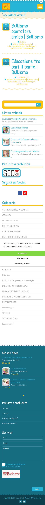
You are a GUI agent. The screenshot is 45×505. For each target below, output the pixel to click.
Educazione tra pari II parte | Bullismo (25, 66)
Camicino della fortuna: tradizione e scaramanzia (25, 141)
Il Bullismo (6, 275)
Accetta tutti (22, 253)
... (35, 121)
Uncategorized (7, 324)
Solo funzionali (22, 258)
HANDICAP (6, 269)
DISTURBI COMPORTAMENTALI (14, 237)
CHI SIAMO (5, 408)
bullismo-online (32, 80)
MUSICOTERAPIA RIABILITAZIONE (15, 291)
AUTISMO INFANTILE (10, 220)
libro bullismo (30, 46)
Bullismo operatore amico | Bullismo (27, 31)
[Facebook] (20, 193)
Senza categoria (8, 307)
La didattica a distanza (19, 127)
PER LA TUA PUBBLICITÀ (10, 418)
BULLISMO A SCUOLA (10, 226)
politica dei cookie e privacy (11, 467)
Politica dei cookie (25, 246)
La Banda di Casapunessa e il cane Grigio (18, 280)
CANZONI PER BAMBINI (11, 231)
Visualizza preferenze (22, 264)
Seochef (39, 498)
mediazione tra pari (28, 82)
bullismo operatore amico (15, 46)
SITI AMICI (6, 313)
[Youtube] (5, 2)
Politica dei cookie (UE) (9, 423)
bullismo (15, 44)
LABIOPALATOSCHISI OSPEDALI (14, 285)
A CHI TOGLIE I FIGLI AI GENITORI (15, 209)
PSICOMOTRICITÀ (9, 302)
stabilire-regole (28, 48)
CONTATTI (5, 413)
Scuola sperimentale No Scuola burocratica (19, 118)
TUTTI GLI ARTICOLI (10, 318)
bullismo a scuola (26, 44)
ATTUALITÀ (6, 215)
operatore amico (16, 48)
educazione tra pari (13, 82)
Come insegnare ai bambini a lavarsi (25, 151)
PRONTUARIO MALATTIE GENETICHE (16, 296)
